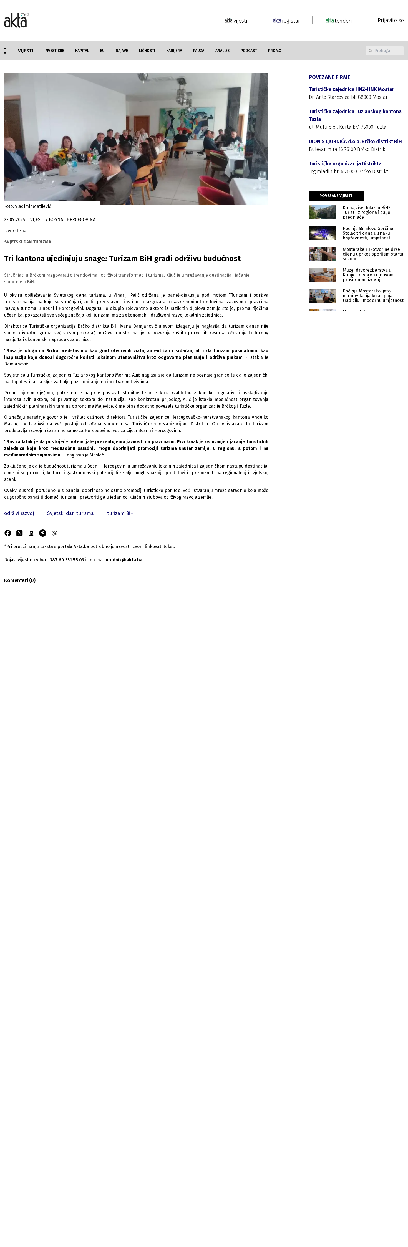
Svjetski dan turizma (70, 513)
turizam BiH (120, 513)
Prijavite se (391, 20)
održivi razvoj (19, 513)
